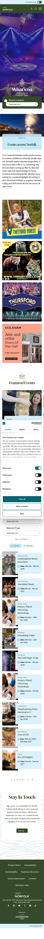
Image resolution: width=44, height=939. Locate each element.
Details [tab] (22, 430)
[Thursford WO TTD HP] (22, 301)
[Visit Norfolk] (7, 9)
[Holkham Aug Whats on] (22, 343)
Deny (22, 514)
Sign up (21, 831)
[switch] (38, 475)
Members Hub (22, 885)
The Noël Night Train (28, 658)
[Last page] (32, 779)
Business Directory (30, 872)
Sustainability (11, 872)
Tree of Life (23, 734)
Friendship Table (26, 635)
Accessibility (30, 865)
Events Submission (16, 878)
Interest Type (13, 528)
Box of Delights (25, 757)
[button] (40, 8)
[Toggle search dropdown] (36, 9)
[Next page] (28, 779)
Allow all (22, 499)
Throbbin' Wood (26, 584)
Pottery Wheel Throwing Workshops (25, 609)
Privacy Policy (14, 865)
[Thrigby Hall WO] (22, 260)
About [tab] (36, 430)
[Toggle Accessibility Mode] (39, 2)
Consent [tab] (8, 430)
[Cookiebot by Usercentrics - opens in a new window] (31, 423)
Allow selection (22, 506)
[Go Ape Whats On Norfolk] (22, 219)
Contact (32, 878)
